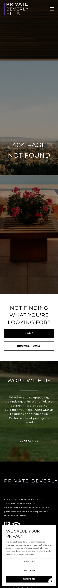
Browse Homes (29, 345)
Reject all (29, 561)
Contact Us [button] (29, 440)
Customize (29, 570)
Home (29, 333)
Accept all (29, 579)
